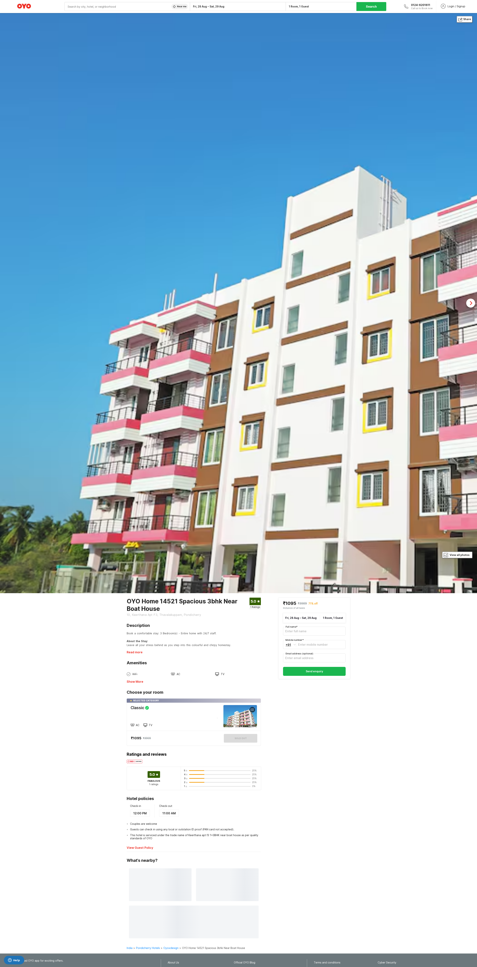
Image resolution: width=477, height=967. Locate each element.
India (129, 947)
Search (371, 6)
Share (467, 19)
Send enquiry (314, 671)
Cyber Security (387, 962)
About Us (173, 962)
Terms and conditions (327, 962)
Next (470, 303)
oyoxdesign (171, 947)
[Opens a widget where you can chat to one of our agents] (14, 960)
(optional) (299, 653)
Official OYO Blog (244, 962)
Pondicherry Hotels (148, 947)
